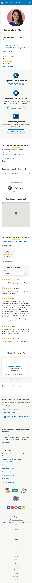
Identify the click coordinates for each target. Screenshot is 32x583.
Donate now (6, 442)
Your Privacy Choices (17, 520)
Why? (22, 374)
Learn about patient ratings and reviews (15, 386)
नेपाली (16, 559)
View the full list (16, 108)
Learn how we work (8, 412)
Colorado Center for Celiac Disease (14, 154)
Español (16, 529)
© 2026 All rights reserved (16, 517)
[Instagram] (23, 507)
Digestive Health (8, 152)
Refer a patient (7, 475)
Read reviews (8, 66)
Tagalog (16, 563)
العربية (16, 549)
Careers (4, 465)
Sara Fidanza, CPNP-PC (14, 366)
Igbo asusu (16, 576)
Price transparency (8, 482)
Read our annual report (10, 422)
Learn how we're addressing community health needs (15, 417)
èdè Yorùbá (16, 580)
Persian (16, 573)
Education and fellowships (10, 173)
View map (6, 51)
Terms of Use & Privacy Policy (13, 514)
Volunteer (5, 479)
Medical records (7, 468)
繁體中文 (16, 539)
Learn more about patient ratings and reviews (16, 242)
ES (20, 2)
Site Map (24, 514)
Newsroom (5, 472)
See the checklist (16, 131)
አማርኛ (16, 546)
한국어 (16, 536)
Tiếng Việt (16, 533)
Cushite (16, 569)
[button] (16, 213)
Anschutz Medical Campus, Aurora (16, 48)
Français (16, 556)
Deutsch (16, 553)
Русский (16, 543)
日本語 (16, 566)
